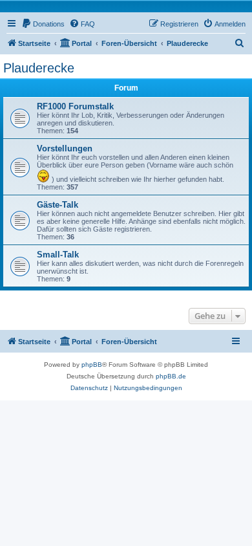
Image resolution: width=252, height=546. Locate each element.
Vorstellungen (64, 148)
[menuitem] (43, 24)
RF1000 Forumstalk (75, 106)
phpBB (91, 364)
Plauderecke (38, 68)
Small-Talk (58, 254)
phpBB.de (171, 376)
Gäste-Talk (57, 205)
